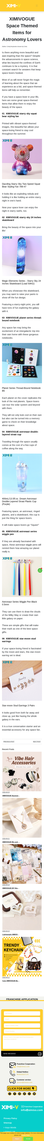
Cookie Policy (25, 1135)
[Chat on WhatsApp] (40, 569)
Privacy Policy (10, 1118)
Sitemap (8, 1122)
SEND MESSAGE (9, 1054)
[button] (36, 6)
